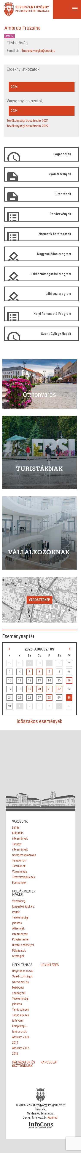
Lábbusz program (58, 294)
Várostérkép (39, 600)
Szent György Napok (56, 334)
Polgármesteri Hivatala (32, 11)
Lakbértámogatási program (51, 274)
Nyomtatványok (59, 174)
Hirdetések (62, 194)
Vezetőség (18, 901)
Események (19, 882)
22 (59, 689)
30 (69, 697)
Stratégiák (18, 956)
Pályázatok (19, 950)
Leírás (15, 827)
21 (49, 689)
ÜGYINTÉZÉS (50, 965)
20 (39, 689)
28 (49, 697)
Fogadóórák (62, 154)
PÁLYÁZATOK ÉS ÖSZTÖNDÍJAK (23, 1064)
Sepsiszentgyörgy (32, 7)
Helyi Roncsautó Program (52, 314)
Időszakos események (39, 721)
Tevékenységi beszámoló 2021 (27, 121)
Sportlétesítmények (24, 855)
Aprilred (52, 1117)
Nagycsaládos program (54, 254)
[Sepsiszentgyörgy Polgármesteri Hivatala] (9, 15)
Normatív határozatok (55, 234)
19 (29, 689)
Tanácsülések (20, 1009)
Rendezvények (60, 214)
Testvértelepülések (23, 877)
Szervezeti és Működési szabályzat (20, 987)
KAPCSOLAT (49, 1062)
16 (69, 680)
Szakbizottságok (22, 976)
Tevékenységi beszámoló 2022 (27, 126)
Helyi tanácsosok (22, 971)
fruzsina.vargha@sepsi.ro (38, 51)
